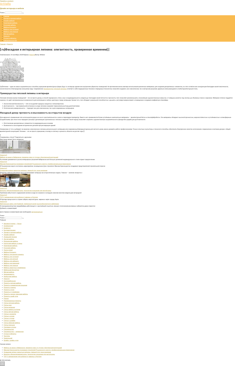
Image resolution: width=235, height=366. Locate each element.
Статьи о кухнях (9, 316)
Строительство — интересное (14, 331)
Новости (6, 36)
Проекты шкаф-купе (11, 296)
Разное (6, 298)
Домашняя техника (10, 237)
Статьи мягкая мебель (11, 312)
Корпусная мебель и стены (13, 243)
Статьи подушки (9, 325)
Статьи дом (7, 305)
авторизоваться (36, 212)
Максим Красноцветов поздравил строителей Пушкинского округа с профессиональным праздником (35, 164)
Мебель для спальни (11, 32)
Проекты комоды (10, 287)
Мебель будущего (10, 27)
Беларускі (7, 228)
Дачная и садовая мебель (12, 18)
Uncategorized (8, 226)
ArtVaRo (5, 4)
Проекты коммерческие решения (15, 285)
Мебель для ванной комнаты (14, 254)
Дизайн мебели (9, 21)
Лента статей (8, 250)
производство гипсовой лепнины (55, 89)
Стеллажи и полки (10, 327)
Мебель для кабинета (11, 261)
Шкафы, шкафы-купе (11, 340)
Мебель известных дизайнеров (15, 268)
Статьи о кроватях (10, 314)
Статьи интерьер (9, 307)
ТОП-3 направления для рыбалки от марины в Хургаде (19, 197)
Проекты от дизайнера (11, 292)
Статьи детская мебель (12, 303)
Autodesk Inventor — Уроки (12, 224)
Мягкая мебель (9, 34)
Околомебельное (10, 281)
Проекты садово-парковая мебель (16, 294)
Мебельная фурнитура (11, 270)
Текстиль (7, 336)
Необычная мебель (10, 276)
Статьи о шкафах (9, 320)
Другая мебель (9, 239)
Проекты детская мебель (12, 283)
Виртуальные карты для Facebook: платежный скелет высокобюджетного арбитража (29, 204)
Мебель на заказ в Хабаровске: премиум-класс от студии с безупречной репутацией (29, 157)
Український (8, 338)
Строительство (9, 329)
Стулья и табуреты (10, 38)
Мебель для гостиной (11, 29)
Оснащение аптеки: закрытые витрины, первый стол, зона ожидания (23, 170)
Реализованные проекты (12, 301)
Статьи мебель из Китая (12, 309)
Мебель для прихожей (11, 263)
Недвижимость (9, 274)
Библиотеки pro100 (10, 40)
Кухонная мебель (10, 25)
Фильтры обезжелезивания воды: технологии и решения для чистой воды (25, 190)
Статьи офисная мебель (12, 323)
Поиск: (2, 12)
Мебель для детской (11, 259)
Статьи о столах (9, 318)
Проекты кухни (9, 290)
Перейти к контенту (6, 1)
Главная (6, 16)
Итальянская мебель (11, 241)
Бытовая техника (9, 230)
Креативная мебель (10, 23)
